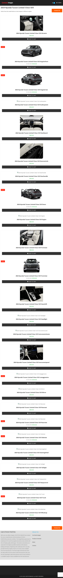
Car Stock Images (36, 535)
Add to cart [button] (32, 39)
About (33, 542)
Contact (34, 545)
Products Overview (36, 538)
